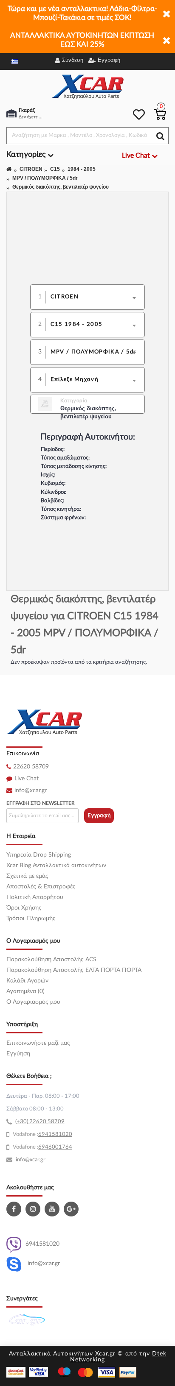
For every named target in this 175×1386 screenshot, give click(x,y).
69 (41, 1134)
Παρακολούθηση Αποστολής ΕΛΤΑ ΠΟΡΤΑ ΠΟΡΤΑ (73, 970)
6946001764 (55, 1147)
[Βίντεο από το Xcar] (53, 1209)
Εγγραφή (99, 815)
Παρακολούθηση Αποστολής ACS (51, 960)
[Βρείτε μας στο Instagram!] (33, 1209)
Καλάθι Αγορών (27, 981)
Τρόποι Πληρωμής (31, 918)
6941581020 (42, 1244)
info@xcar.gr (30, 790)
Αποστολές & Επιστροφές (41, 887)
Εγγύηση (18, 1054)
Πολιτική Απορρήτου (34, 897)
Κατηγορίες (27, 155)
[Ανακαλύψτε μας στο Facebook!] (14, 1209)
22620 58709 (31, 767)
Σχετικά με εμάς (27, 876)
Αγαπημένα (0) (25, 991)
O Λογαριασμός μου (33, 1002)
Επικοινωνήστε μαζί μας (38, 1043)
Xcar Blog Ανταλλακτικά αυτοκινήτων (56, 865)
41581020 (58, 1134)
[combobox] (95, 297)
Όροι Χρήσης (24, 908)
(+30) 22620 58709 (40, 1121)
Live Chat (26, 779)
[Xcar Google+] (72, 1209)
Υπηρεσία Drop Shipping (38, 855)
